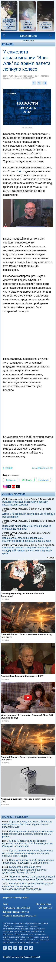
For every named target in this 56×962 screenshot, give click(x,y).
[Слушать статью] (47, 83)
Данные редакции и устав (16, 912)
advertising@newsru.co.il (24, 916)
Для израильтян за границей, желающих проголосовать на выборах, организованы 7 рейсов (27, 834)
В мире (34, 499)
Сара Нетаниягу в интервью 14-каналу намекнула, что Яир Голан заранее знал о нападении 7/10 (27, 824)
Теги (5, 904)
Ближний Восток (39, 533)
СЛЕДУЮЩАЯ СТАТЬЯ (41, 468)
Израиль (8, 44)
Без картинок (45, 908)
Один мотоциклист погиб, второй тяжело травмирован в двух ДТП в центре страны (28, 861)
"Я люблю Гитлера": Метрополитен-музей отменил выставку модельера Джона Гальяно (28, 878)
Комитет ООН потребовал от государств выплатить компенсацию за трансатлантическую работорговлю (27, 886)
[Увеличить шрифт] (39, 83)
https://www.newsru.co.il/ (16, 499)
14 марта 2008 (47, 499)
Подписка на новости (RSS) (16, 908)
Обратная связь (44, 904)
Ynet (19, 171)
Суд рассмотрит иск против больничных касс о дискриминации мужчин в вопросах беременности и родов (27, 853)
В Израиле (8, 468)
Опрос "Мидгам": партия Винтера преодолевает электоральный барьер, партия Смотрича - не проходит (27, 843)
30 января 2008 (47, 545)
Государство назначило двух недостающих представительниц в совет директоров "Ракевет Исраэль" (24, 870)
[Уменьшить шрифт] (34, 83)
